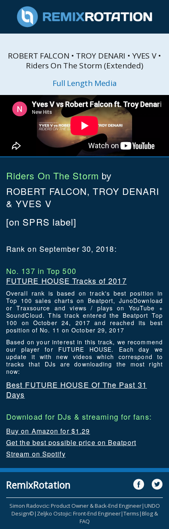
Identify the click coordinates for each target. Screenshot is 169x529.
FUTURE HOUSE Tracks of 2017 (66, 280)
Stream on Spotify (36, 454)
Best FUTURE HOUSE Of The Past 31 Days (76, 389)
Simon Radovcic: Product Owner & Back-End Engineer (75, 505)
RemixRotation (38, 484)
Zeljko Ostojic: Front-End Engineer (79, 513)
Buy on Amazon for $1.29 (48, 431)
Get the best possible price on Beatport (71, 442)
